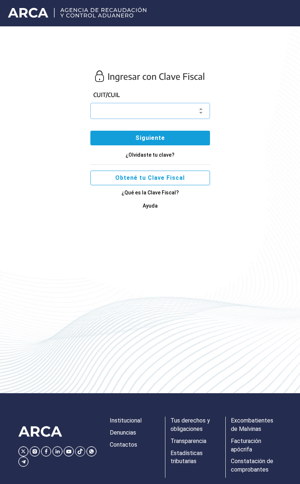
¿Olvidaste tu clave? (150, 155)
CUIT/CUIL (106, 94)
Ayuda (150, 206)
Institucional (126, 420)
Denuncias (123, 432)
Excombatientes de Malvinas (252, 424)
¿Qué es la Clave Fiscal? (150, 193)
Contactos (123, 444)
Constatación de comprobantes (252, 465)
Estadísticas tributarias (186, 457)
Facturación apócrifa (246, 445)
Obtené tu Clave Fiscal (150, 177)
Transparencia (188, 441)
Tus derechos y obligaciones (190, 424)
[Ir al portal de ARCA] (77, 13)
